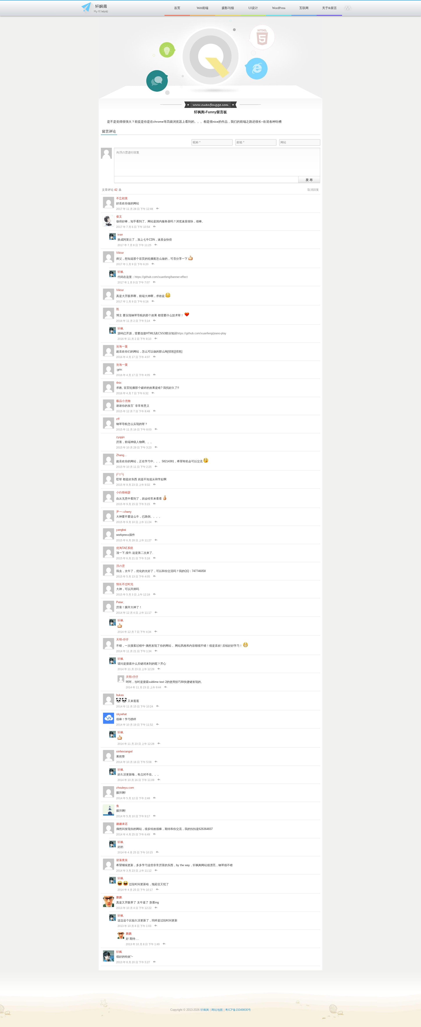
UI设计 (253, 8)
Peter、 (121, 602)
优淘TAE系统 (124, 548)
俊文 (119, 216)
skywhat (121, 714)
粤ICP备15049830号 (238, 1009)
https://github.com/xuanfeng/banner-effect (161, 277)
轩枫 (120, 271)
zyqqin (120, 437)
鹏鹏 (119, 897)
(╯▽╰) (120, 474)
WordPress (278, 8)
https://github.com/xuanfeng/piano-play (201, 333)
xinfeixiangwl (124, 751)
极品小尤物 (123, 401)
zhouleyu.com (125, 787)
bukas (120, 695)
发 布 (309, 179)
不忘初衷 (122, 198)
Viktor (120, 252)
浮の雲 (120, 566)
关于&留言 (329, 8)
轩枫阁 (94, 7)
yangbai (121, 529)
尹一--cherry (124, 511)
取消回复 (313, 189)
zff (118, 419)
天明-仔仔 (122, 639)
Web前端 (202, 8)
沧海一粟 (122, 346)
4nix (118, 382)
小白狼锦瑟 (123, 492)
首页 (177, 8)
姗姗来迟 (122, 824)
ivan (120, 234)
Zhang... (121, 455)
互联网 (304, 8)
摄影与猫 (228, 8)
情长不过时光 (124, 584)
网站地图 (217, 1009)
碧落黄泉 (122, 860)
